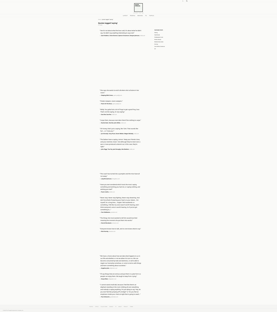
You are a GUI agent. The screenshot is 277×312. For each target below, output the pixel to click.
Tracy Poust (112, 133)
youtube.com (114, 212)
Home (99, 19)
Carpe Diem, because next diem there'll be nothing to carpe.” (120, 120)
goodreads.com (114, 297)
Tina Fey (110, 149)
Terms (131, 306)
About (120, 306)
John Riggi (104, 149)
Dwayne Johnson (134, 35)
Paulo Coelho (105, 192)
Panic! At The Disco (106, 103)
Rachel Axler (104, 123)
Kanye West (104, 279)
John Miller (117, 123)
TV (146, 15)
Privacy (126, 306)
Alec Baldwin (125, 149)
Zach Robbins (105, 35)
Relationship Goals (158, 41)
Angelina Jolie (105, 268)
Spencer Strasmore (123, 35)
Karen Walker (120, 133)
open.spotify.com (117, 95)
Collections (104, 306)
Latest (125, 15)
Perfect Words (157, 39)
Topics (151, 15)
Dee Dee (111, 123)
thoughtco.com (116, 179)
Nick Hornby (104, 231)
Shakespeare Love (158, 37)
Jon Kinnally (104, 133)
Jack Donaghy (117, 149)
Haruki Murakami (106, 223)
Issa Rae (108, 114)
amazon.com (115, 223)
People (132, 15)
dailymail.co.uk (113, 268)
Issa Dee (103, 114)
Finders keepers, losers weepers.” (111, 101)
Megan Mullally (128, 133)
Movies (140, 15)
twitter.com (112, 192)
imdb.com (142, 35)
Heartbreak (157, 35)
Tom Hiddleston (105, 212)
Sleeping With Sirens (107, 95)
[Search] (187, 1)
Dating (156, 32)
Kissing (156, 44)
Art (155, 48)
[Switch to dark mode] (183, 1)
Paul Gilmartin (105, 297)
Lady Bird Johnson (106, 179)
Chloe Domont (113, 35)
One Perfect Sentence (159, 46)
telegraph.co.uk (112, 279)
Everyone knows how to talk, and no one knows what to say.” (120, 229)
